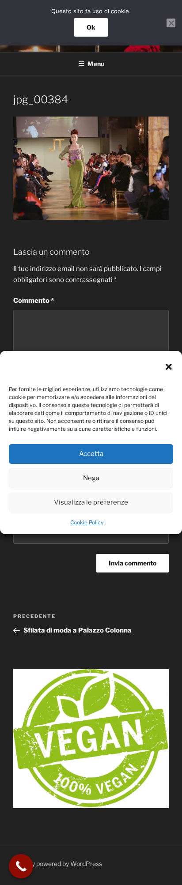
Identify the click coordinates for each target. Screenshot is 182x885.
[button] (168, 366)
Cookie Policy (86, 522)
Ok (91, 27)
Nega (91, 478)
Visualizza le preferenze (91, 502)
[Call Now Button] (21, 866)
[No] (171, 23)
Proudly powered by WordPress (57, 863)
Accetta (91, 454)
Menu (95, 64)
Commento (33, 301)
